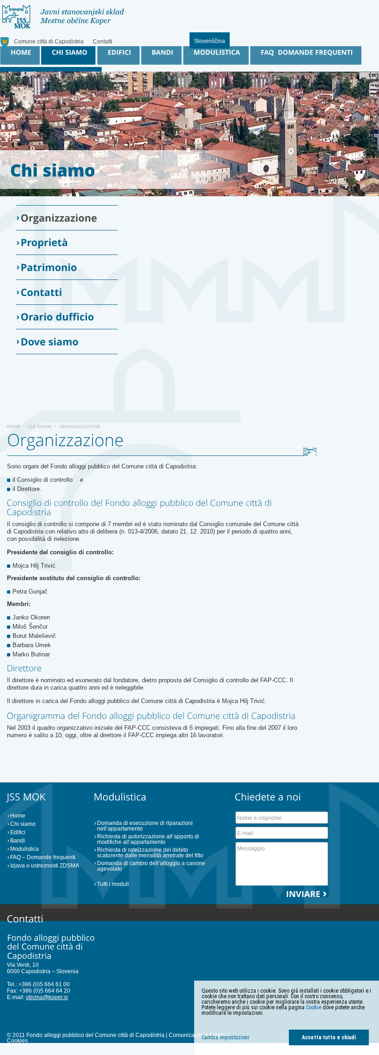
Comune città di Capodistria (49, 41)
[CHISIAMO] (67, 55)
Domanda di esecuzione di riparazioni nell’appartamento (145, 825)
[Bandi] (160, 55)
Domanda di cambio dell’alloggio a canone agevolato (151, 866)
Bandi (17, 840)
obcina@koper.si (47, 997)
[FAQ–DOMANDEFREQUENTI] (304, 55)
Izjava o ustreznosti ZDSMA (44, 865)
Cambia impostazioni (225, 1037)
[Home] (18, 55)
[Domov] (63, 26)
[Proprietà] (69, 242)
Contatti (102, 41)
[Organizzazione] (69, 217)
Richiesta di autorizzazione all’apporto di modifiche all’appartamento (148, 839)
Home (14, 426)
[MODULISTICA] (214, 55)
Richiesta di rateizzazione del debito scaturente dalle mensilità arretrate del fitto (150, 852)
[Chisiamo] (53, 169)
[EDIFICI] (117, 55)
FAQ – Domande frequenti (42, 857)
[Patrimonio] (69, 267)
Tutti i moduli (113, 884)
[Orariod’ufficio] (69, 317)
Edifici (17, 832)
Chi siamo (40, 426)
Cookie (313, 1007)
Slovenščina (209, 41)
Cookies (17, 1040)
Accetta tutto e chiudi (329, 1037)
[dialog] (286, 1018)
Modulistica (24, 849)
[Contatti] (69, 292)
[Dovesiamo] (69, 341)
